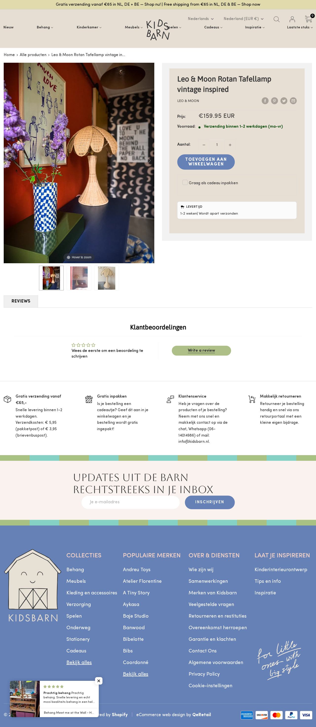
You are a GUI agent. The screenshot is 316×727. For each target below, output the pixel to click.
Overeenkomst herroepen (218, 628)
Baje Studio (136, 616)
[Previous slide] (9, 160)
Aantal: (184, 145)
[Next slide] (149, 160)
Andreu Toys (137, 569)
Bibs (128, 651)
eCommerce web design (160, 715)
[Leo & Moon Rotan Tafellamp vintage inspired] (51, 278)
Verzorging (78, 604)
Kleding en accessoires (91, 593)
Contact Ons (203, 651)
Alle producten (33, 55)
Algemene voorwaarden (216, 662)
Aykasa (131, 604)
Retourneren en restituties (218, 616)
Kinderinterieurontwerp (281, 569)
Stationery (78, 639)
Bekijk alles (79, 662)
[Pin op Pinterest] (274, 101)
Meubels (76, 581)
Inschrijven (209, 502)
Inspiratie (265, 593)
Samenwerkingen (208, 581)
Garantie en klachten (212, 639)
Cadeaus (76, 651)
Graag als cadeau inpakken (213, 183)
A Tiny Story (136, 593)
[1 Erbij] (230, 145)
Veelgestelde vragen (211, 604)
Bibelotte (133, 639)
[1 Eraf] (204, 145)
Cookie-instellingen (210, 686)
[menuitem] (8, 27)
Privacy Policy (204, 674)
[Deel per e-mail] (293, 101)
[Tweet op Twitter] (283, 101)
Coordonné (135, 662)
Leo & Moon (188, 101)
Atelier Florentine (142, 581)
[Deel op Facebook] (265, 101)
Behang (75, 569)
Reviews (20, 301)
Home (9, 55)
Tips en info (268, 581)
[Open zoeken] (277, 19)
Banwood (134, 628)
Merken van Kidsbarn (213, 593)
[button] (98, 681)
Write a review (201, 351)
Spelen (74, 616)
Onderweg (78, 628)
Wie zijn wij (201, 569)
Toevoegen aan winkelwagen (206, 162)
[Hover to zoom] (79, 163)
